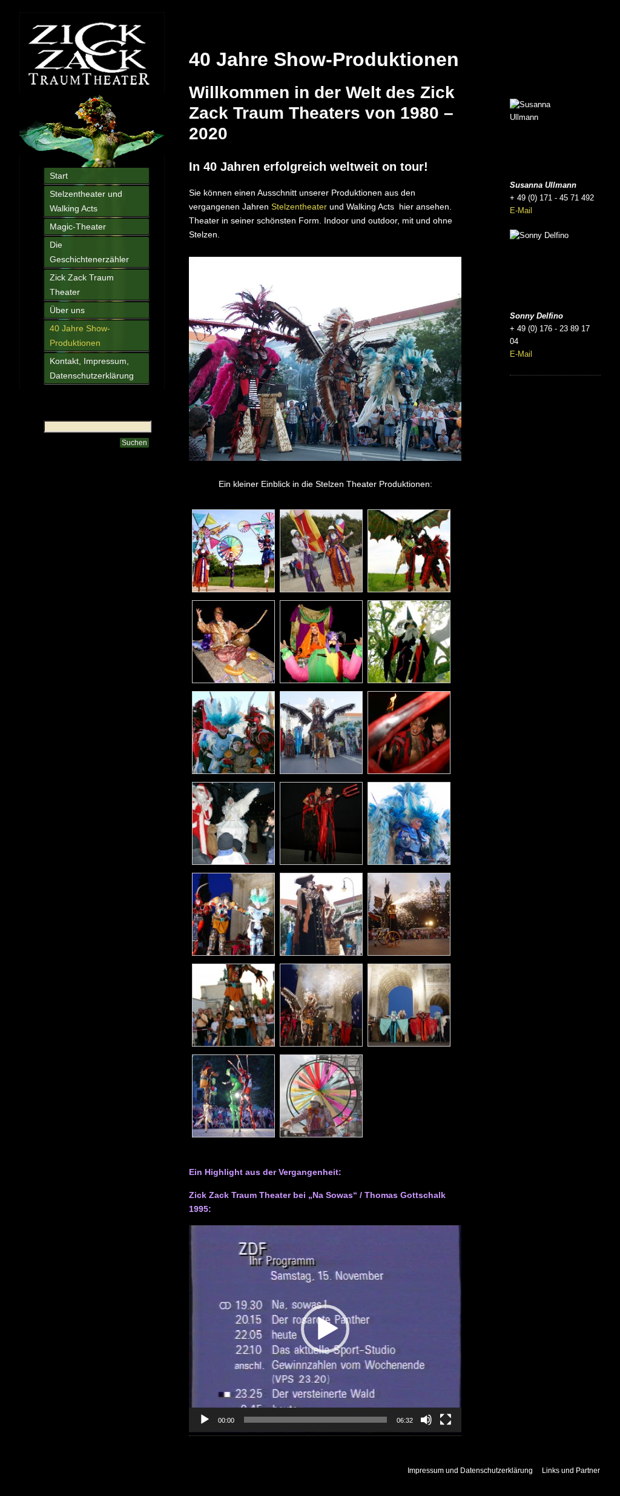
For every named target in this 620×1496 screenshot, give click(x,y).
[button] (325, 1329)
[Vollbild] (446, 1420)
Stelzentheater (299, 206)
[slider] (315, 1420)
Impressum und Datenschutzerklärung (470, 1470)
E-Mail (521, 210)
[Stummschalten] (426, 1420)
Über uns (67, 310)
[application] (325, 1328)
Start (59, 175)
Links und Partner (571, 1470)
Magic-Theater (78, 226)
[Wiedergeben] (205, 1420)
